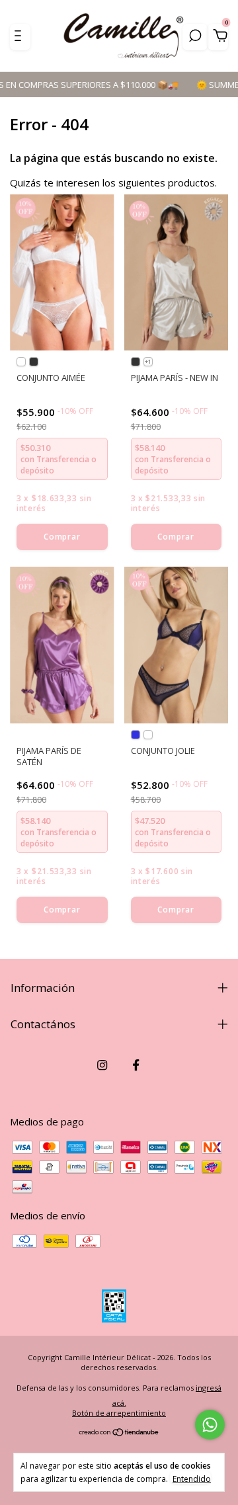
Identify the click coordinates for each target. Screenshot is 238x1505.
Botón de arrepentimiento (119, 1413)
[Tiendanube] (119, 1433)
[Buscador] (195, 37)
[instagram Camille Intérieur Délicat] (102, 1065)
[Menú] (20, 37)
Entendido (192, 1478)
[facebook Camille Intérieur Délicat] (135, 1065)
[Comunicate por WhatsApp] (210, 1425)
